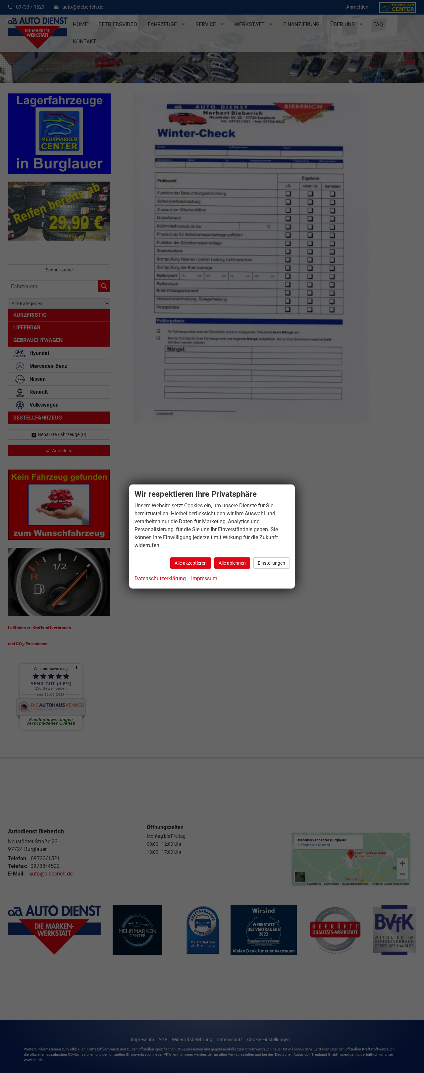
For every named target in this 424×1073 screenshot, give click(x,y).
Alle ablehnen (232, 563)
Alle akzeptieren (191, 563)
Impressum (204, 578)
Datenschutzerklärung (160, 578)
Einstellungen (271, 563)
